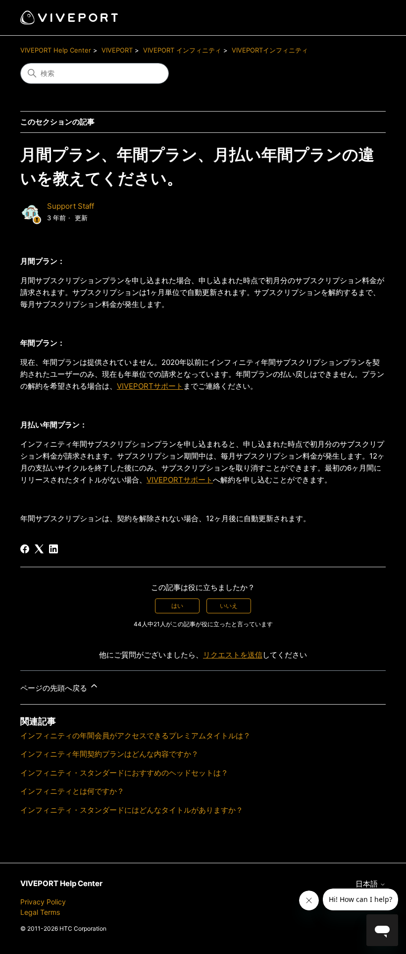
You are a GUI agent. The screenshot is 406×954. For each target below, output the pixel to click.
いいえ (229, 605)
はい (177, 605)
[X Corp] (39, 548)
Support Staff (70, 206)
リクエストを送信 (232, 654)
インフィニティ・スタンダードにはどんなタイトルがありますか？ (131, 810)
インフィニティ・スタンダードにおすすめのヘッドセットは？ (124, 772)
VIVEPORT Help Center (55, 50)
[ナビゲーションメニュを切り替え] (368, 18)
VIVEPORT (117, 50)
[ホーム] (69, 17)
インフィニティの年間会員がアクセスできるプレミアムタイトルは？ (135, 735)
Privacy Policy (43, 901)
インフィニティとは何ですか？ (72, 791)
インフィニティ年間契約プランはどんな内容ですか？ (109, 754)
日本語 (367, 884)
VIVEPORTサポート (150, 386)
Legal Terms (40, 912)
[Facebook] (24, 548)
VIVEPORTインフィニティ (270, 50)
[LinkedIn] (53, 548)
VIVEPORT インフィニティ (182, 50)
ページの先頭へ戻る (54, 688)
